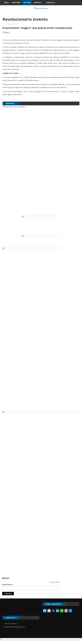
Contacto (50, 3)
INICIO (6, 3)
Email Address (8, 585)
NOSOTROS (16, 3)
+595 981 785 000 (10, 624)
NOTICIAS (27, 3)
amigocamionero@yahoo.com (14, 627)
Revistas (37, 3)
